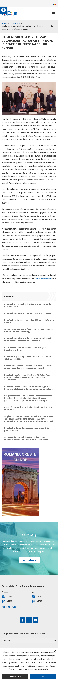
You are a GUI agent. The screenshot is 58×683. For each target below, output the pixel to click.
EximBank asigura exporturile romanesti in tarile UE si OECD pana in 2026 (28, 358)
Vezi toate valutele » (10, 607)
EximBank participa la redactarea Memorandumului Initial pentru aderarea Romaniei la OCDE (27, 339)
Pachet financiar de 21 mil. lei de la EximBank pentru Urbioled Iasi (28, 408)
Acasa (4, 23)
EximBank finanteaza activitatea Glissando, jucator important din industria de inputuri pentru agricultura (28, 387)
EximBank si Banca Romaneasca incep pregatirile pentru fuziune (26, 429)
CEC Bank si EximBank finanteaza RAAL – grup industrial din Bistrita (25, 348)
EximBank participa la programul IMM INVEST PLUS (27, 313)
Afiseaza (15, 676)
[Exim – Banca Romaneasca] (12, 13)
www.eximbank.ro (43, 279)
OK (42, 676)
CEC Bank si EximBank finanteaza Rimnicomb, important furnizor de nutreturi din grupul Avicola (27, 438)
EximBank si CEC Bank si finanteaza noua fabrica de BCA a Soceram (27, 305)
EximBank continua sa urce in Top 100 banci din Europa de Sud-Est (29, 321)
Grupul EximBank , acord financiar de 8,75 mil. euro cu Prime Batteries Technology (28, 330)
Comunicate (15, 23)
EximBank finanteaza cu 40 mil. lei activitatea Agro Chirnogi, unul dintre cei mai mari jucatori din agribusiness (27, 377)
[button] (3, 10)
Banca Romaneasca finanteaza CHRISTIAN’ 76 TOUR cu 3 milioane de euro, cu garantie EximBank (28, 367)
